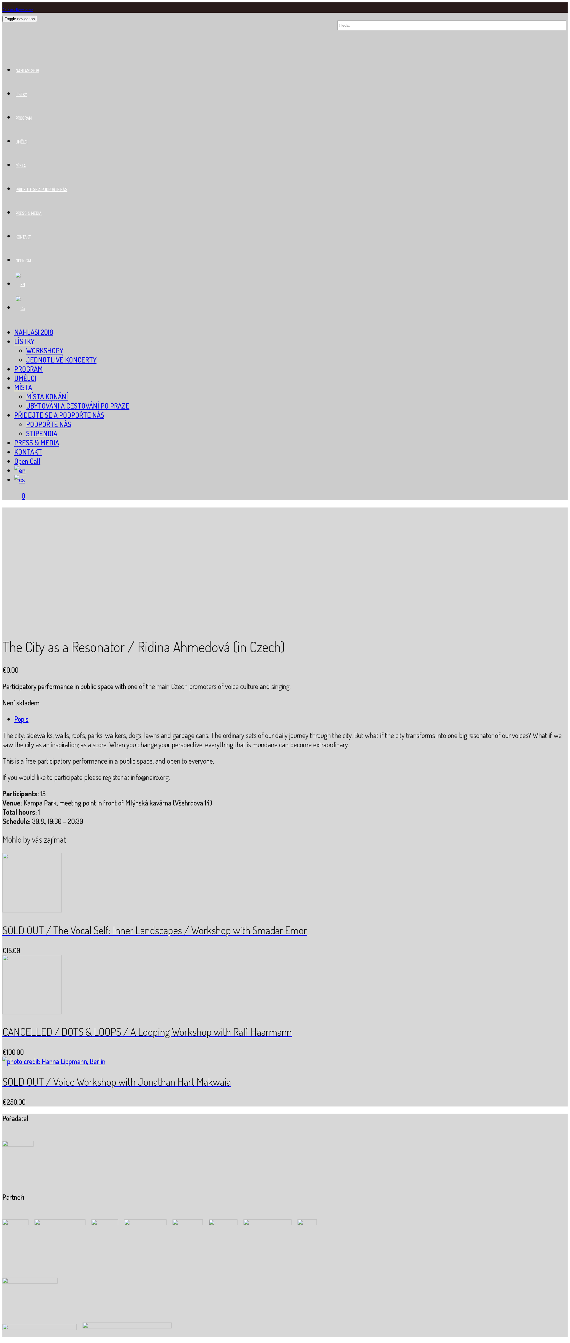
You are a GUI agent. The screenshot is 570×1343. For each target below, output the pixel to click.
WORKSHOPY (44, 350)
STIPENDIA (41, 433)
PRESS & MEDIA (29, 213)
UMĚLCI (22, 141)
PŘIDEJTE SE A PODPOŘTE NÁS (41, 189)
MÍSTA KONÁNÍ (47, 396)
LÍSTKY (21, 94)
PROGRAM (24, 118)
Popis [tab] (21, 718)
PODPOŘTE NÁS (48, 424)
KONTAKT (23, 236)
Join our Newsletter (17, 9)
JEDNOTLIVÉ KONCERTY (61, 359)
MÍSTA (21, 165)
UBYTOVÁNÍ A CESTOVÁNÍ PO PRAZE (77, 405)
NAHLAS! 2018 (27, 70)
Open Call (25, 260)
